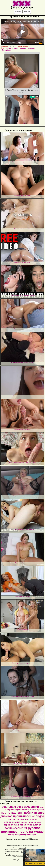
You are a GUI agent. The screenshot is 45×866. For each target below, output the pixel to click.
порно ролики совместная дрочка (22, 825)
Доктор (23, 48)
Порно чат (27, 11)
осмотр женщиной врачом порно (22, 834)
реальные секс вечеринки (20, 806)
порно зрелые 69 (15, 828)
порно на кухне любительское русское (25, 809)
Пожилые (31, 48)
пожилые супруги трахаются (31, 822)
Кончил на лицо (12, 48)
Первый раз (6, 50)
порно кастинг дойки (17, 812)
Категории (18, 11)
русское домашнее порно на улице (22, 829)
